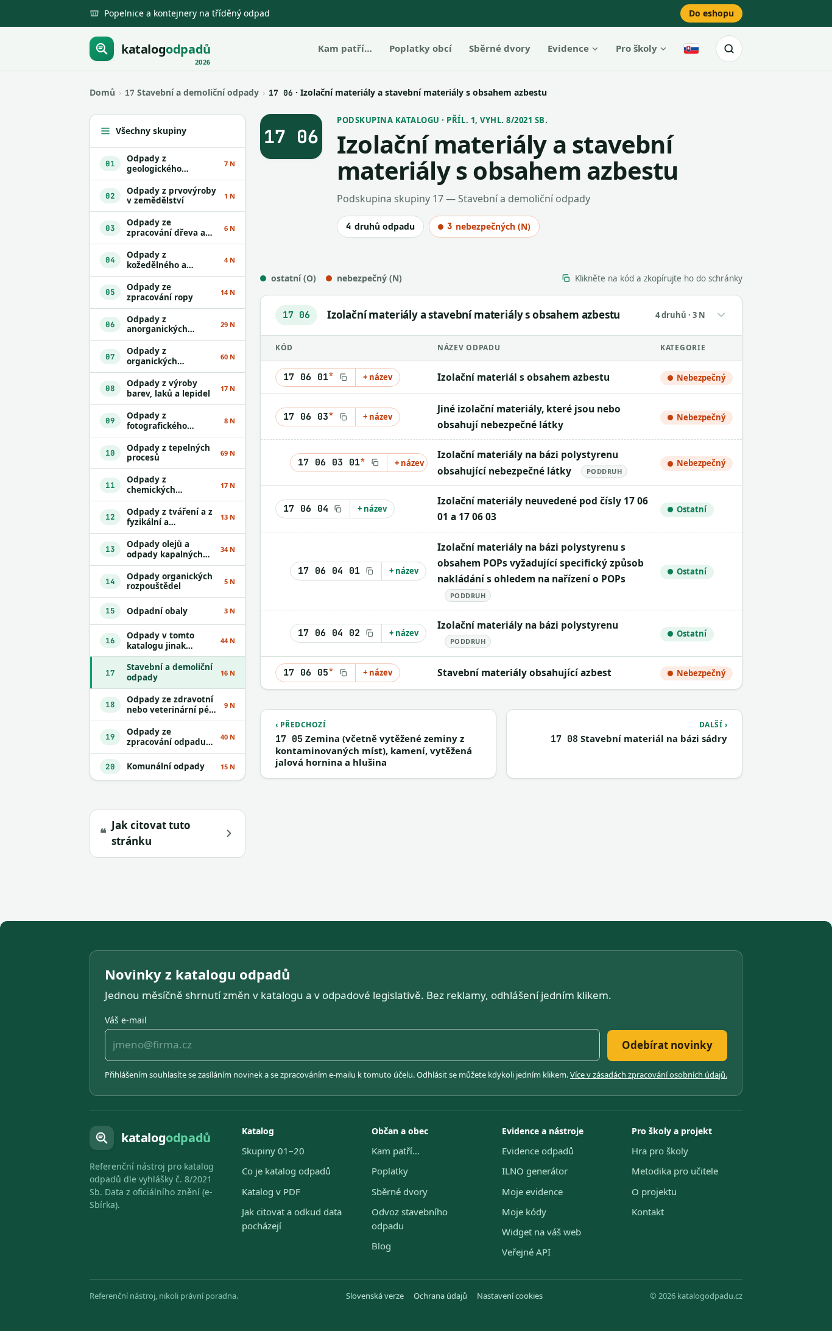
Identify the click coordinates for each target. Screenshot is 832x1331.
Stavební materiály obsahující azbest (524, 672)
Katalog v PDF (271, 1191)
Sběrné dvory (500, 48)
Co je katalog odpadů (286, 1171)
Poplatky (390, 1171)
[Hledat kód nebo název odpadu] (729, 48)
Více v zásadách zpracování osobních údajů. (648, 1074)
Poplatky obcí (420, 48)
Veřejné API (526, 1252)
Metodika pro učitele (675, 1171)
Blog (381, 1246)
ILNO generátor (535, 1171)
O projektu (654, 1191)
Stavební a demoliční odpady (192, 92)
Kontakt (648, 1212)
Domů (102, 92)
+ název (377, 377)
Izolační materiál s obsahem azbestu (523, 377)
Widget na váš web (541, 1232)
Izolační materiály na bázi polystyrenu (527, 625)
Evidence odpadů (538, 1151)
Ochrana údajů (440, 1295)
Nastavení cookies (510, 1295)
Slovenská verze (375, 1295)
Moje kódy (524, 1212)
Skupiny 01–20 (273, 1151)
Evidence (568, 48)
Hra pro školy (660, 1151)
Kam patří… (345, 48)
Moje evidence (532, 1191)
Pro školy (636, 48)
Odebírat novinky (667, 1045)
